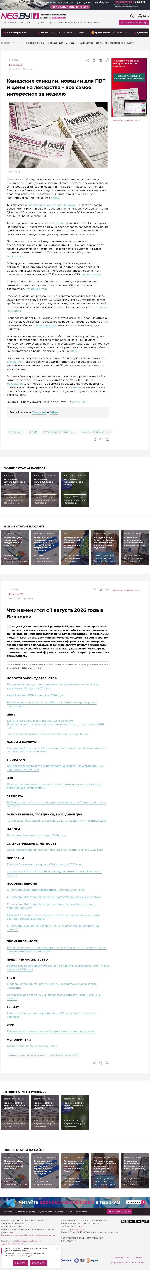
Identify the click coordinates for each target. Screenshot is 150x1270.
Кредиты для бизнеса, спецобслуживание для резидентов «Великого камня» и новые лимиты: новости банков (56, 750)
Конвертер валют (16, 32)
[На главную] (15, 16)
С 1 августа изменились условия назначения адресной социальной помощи (53, 927)
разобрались (16, 383)
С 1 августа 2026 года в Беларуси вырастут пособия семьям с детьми (54, 897)
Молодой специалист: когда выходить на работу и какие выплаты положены (52, 985)
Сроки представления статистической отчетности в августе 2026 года (55, 849)
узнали (76, 387)
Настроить (38, 1263)
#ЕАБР (32, 432)
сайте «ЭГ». (79, 402)
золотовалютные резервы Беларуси (52, 205)
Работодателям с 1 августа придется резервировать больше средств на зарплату (56, 804)
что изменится (36, 288)
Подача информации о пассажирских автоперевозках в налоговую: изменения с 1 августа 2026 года (53, 686)
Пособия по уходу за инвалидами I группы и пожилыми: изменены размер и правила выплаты (53, 916)
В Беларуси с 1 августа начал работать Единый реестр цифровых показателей (52, 704)
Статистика (9, 534)
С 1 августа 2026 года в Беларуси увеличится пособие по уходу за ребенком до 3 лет (52, 906)
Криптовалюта (102, 32)
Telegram (39, 412)
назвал (59, 223)
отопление (14, 361)
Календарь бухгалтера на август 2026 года (36, 835)
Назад (14, 59)
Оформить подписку (133, 22)
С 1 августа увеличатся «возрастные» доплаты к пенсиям (46, 889)
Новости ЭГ (16, 65)
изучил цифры (91, 274)
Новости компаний (132, 534)
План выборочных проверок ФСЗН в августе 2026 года (44, 864)
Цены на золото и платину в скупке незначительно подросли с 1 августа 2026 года (55, 726)
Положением (27, 1253)
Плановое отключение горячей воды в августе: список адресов (50, 1031)
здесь (55, 197)
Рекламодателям (119, 1211)
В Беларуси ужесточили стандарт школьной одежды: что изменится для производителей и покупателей (56, 949)
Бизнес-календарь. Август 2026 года (32, 1046)
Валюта (44, 32)
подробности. (16, 256)
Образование (99, 534)
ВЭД (65, 534)
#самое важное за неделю (98, 432)
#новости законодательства (26, 1055)
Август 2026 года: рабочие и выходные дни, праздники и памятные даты (57, 820)
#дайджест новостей (64, 1055)
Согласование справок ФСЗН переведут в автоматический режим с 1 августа (54, 873)
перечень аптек (45, 325)
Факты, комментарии (43, 534)
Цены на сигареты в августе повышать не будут (40, 720)
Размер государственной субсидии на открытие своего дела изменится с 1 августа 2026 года (58, 967)
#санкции (15, 432)
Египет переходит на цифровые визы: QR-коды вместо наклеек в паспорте (51, 1015)
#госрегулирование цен (59, 432)
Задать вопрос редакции (13, 1244)
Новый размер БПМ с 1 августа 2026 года (35, 695)
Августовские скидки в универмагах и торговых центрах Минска (47, 734)
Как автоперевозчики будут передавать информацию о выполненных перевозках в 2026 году (55, 767)
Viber (54, 412)
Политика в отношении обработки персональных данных (28, 1235)
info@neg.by (19, 1241)
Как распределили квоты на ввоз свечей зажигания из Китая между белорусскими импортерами (54, 786)
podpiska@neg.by (34, 1241)
